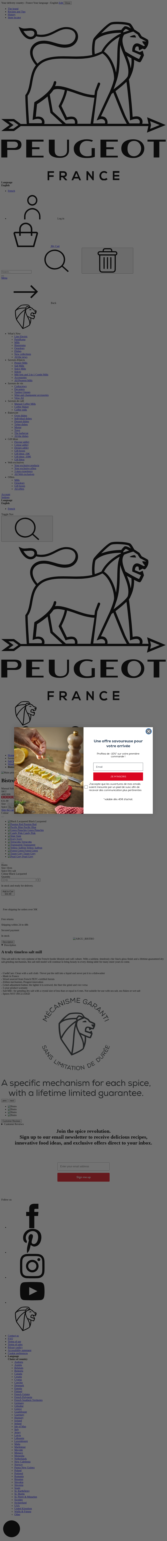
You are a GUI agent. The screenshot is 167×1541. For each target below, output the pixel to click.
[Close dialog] (149, 731)
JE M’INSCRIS (118, 776)
